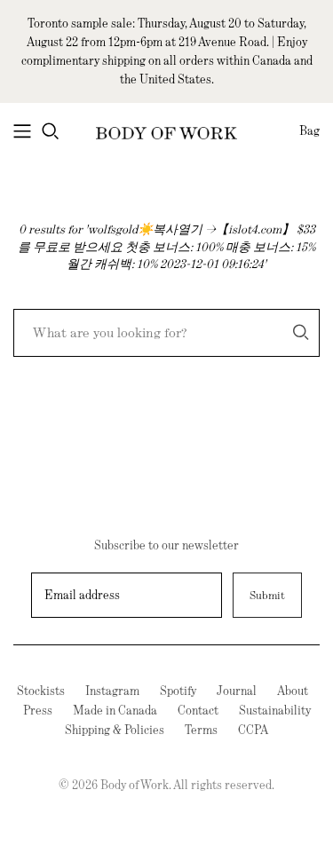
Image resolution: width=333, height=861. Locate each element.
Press (37, 710)
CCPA (253, 730)
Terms (201, 730)
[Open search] (50, 131)
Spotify (178, 690)
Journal (237, 690)
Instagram (112, 690)
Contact (198, 710)
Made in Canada (115, 710)
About (292, 690)
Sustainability (275, 710)
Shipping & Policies (114, 730)
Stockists (41, 690)
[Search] (301, 332)
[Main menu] (22, 131)
